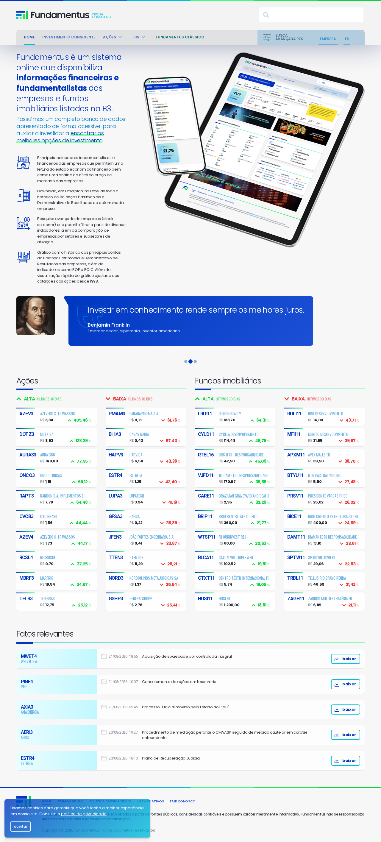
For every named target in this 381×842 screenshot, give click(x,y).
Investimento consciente (69, 37)
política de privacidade (84, 814)
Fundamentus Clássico (180, 37)
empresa (328, 38)
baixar (349, 659)
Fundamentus (22, 14)
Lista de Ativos (150, 801)
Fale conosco (183, 801)
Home (29, 37)
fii (347, 38)
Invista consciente (71, 14)
